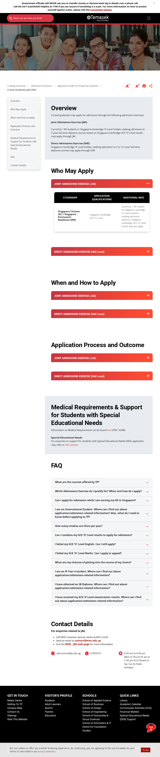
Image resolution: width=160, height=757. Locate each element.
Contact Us (13, 711)
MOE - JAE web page (77, 644)
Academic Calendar (130, 704)
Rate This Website (17, 719)
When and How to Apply (22, 117)
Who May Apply (18, 109)
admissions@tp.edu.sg (68, 653)
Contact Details (18, 165)
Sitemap (12, 715)
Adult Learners (53, 704)
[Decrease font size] (129, 88)
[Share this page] (151, 88)
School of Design (91, 708)
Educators (50, 715)
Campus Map (14, 708)
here (109, 430)
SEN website (71, 444)
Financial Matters (129, 711)
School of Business (93, 704)
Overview (15, 101)
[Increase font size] (137, 88)
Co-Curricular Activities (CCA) (136, 708)
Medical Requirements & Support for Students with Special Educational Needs (23, 143)
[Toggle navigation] (148, 18)
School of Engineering (94, 711)
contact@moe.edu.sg (88, 640)
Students (50, 700)
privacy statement (46, 751)
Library (124, 700)
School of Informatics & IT (96, 723)
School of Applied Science (96, 700)
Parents (49, 711)
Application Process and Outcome (22, 128)
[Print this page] (144, 88)
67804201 (96, 653)
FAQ (12, 157)
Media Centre (14, 700)
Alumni (49, 708)
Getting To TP (14, 704)
